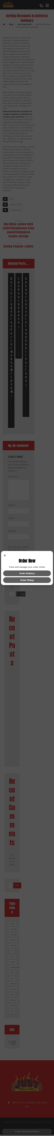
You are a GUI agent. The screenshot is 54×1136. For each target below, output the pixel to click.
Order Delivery (27, 573)
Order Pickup (27, 580)
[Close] (4, 555)
